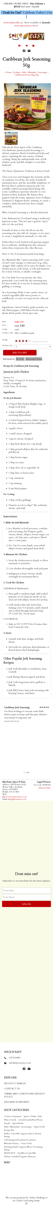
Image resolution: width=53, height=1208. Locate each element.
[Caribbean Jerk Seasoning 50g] (27, 129)
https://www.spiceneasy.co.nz (14, 797)
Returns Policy (45, 788)
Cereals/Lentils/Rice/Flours (30, 1119)
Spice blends (17, 1123)
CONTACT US (12, 1088)
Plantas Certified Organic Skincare (20, 1156)
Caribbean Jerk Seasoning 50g (26, 75)
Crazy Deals (26, 1143)
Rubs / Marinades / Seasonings (34, 72)
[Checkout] (33, 46)
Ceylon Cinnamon (13, 1116)
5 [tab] (29, 772)
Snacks (7, 1123)
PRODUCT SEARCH (15, 1083)
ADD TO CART (19, 352)
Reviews (20, 358)
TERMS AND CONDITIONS (19, 1093)
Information (9, 358)
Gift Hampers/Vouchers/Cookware (20, 1139)
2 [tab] (25, 772)
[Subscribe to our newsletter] (29, 50)
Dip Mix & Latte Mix (26, 1153)
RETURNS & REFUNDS (16, 1102)
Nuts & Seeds (10, 1119)
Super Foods (39, 1126)
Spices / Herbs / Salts (33, 1116)
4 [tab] (28, 772)
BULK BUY (9, 1153)
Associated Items (34, 358)
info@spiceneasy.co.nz (17, 799)
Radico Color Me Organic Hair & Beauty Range (22, 1135)
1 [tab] (24, 772)
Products (16, 72)
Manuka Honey (11, 1143)
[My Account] (19, 46)
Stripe (37, 1200)
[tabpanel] (26, 738)
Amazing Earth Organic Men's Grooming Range (23, 1148)
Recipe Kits (9, 1130)
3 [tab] (26, 772)
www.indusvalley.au (13, 22)
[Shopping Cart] (26, 46)
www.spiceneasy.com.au (26, 25)
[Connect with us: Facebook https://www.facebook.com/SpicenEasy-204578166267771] (24, 50)
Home (8, 72)
